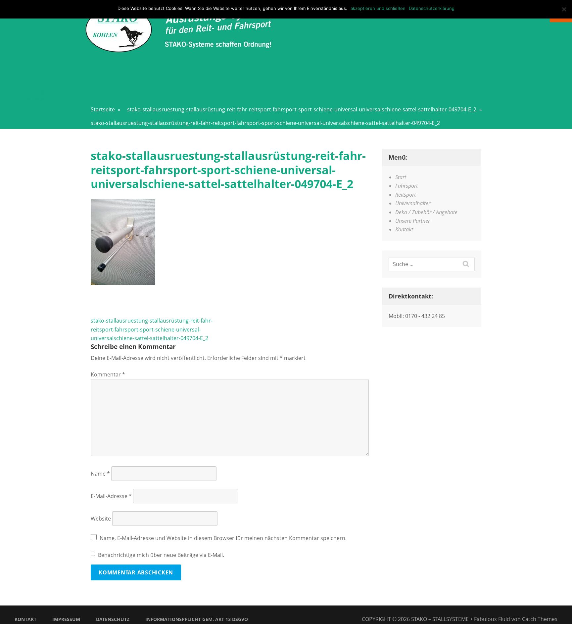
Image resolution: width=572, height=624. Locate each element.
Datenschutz (112, 619)
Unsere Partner (412, 220)
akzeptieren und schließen (378, 8)
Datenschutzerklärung (431, 8)
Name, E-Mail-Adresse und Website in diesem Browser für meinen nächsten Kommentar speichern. (223, 538)
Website (101, 518)
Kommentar (108, 374)
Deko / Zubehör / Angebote (426, 212)
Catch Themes (539, 619)
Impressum (66, 619)
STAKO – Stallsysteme (440, 619)
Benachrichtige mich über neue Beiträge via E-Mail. (161, 555)
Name (100, 473)
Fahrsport (406, 185)
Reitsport (405, 194)
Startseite (105, 109)
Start (400, 177)
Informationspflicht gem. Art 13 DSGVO (196, 619)
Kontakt (404, 229)
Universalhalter (412, 203)
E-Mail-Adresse (111, 496)
